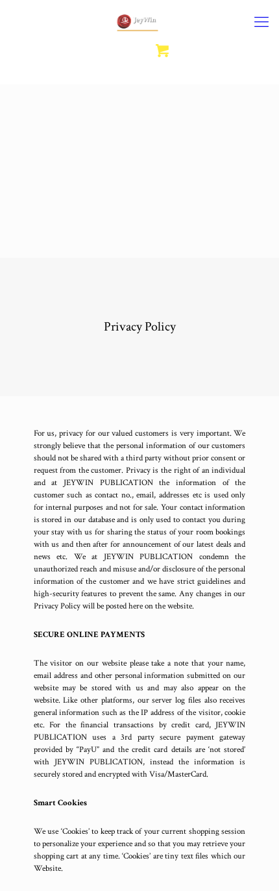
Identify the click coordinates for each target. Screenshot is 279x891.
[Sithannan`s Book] (139, 22)
